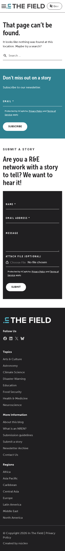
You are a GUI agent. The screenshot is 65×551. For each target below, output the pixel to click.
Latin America (12, 504)
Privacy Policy (35, 111)
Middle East (10, 511)
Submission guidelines (18, 435)
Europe (8, 498)
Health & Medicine (15, 398)
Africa (6, 472)
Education (10, 385)
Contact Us (10, 454)
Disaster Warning (14, 378)
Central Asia (11, 491)
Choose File (18, 262)
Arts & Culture (12, 359)
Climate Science (14, 372)
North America (13, 517)
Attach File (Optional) (23, 256)
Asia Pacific (10, 478)
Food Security (12, 392)
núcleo (23, 543)
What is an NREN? (15, 428)
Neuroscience (12, 405)
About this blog (13, 422)
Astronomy (10, 365)
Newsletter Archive (15, 448)
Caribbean (10, 485)
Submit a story (12, 441)
